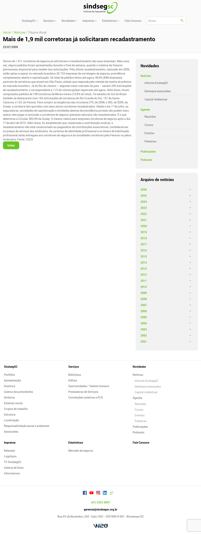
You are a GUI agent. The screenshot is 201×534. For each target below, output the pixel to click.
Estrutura (10, 414)
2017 (144, 244)
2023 (144, 208)
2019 (144, 232)
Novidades (139, 366)
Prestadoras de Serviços (83, 392)
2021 (144, 220)
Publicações (148, 151)
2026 (144, 189)
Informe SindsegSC (156, 83)
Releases (9, 450)
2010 (144, 287)
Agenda (145, 109)
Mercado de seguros (80, 450)
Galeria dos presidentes (18, 392)
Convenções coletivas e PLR (85, 397)
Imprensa (10, 442)
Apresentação (12, 380)
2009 (144, 293)
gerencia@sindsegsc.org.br (100, 509)
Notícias (146, 76)
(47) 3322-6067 (100, 502)
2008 (144, 299)
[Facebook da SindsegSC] (85, 493)
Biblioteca (74, 375)
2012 (144, 275)
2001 (144, 341)
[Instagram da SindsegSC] (98, 493)
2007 (144, 305)
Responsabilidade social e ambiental (26, 426)
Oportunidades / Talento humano (88, 386)
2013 (144, 268)
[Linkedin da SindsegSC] (105, 493)
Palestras (150, 141)
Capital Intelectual (155, 99)
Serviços (73, 366)
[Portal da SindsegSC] (111, 493)
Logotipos (10, 456)
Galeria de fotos (14, 467)
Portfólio (9, 375)
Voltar (11, 145)
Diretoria (9, 397)
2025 (144, 195)
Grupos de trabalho (16, 409)
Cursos (148, 125)
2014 (144, 262)
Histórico (9, 386)
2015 (144, 256)
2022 (144, 214)
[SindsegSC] (100, 8)
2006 (144, 311)
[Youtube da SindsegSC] (91, 493)
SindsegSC (10, 366)
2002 (144, 335)
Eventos (149, 133)
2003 (144, 329)
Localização (11, 420)
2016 (144, 250)
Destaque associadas (157, 91)
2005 (144, 317)
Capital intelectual (146, 392)
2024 (144, 202)
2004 (144, 323)
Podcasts (146, 160)
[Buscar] (182, 21)
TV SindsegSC (12, 462)
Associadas (11, 431)
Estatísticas (75, 442)
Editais (72, 380)
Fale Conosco (141, 442)
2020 (144, 226)
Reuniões (150, 116)
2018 (144, 238)
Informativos (12, 473)
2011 (144, 281)
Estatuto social (13, 403)
